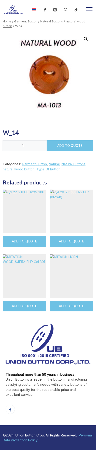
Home (7, 21)
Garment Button (25, 21)
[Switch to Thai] (34, 9)
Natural (54, 164)
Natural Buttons (51, 21)
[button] (86, 39)
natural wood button (18, 169)
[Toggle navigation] (89, 10)
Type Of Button (48, 169)
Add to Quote (69, 146)
